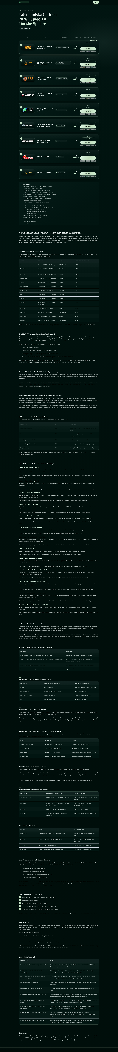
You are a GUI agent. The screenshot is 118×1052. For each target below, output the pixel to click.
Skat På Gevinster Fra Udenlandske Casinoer (35, 215)
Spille (96, 2)
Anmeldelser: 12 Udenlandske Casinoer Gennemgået (37, 198)
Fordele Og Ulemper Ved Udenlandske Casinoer (36, 202)
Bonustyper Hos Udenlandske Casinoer (34, 209)
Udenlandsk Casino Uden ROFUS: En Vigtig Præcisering (38, 192)
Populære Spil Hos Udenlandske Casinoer (35, 211)
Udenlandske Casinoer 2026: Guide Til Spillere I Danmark (37, 186)
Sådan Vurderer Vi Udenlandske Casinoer (34, 196)
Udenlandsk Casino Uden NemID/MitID (34, 206)
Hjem (20, 10)
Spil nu (87, 48)
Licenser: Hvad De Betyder (31, 213)
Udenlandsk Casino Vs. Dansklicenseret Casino (36, 204)
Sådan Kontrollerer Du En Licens (32, 217)
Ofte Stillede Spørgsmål (30, 221)
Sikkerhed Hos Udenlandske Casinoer (34, 200)
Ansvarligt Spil (27, 219)
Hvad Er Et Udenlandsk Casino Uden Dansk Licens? (37, 190)
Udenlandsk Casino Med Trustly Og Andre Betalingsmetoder (39, 208)
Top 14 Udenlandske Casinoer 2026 (33, 188)
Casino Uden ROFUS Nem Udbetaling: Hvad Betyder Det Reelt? (40, 194)
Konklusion (27, 223)
